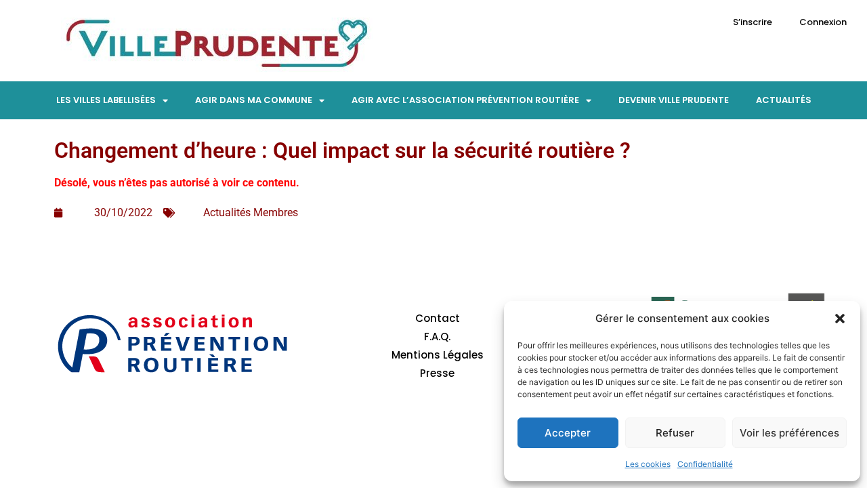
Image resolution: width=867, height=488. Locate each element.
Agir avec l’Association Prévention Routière (465, 100)
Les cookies (648, 464)
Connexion (823, 22)
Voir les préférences (789, 432)
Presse (437, 373)
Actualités (783, 100)
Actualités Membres (250, 212)
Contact (437, 318)
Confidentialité (705, 464)
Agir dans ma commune (253, 100)
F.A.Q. (437, 336)
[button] (840, 318)
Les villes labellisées (106, 100)
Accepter (568, 432)
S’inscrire (752, 22)
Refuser (675, 432)
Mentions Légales (438, 355)
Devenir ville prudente (673, 100)
